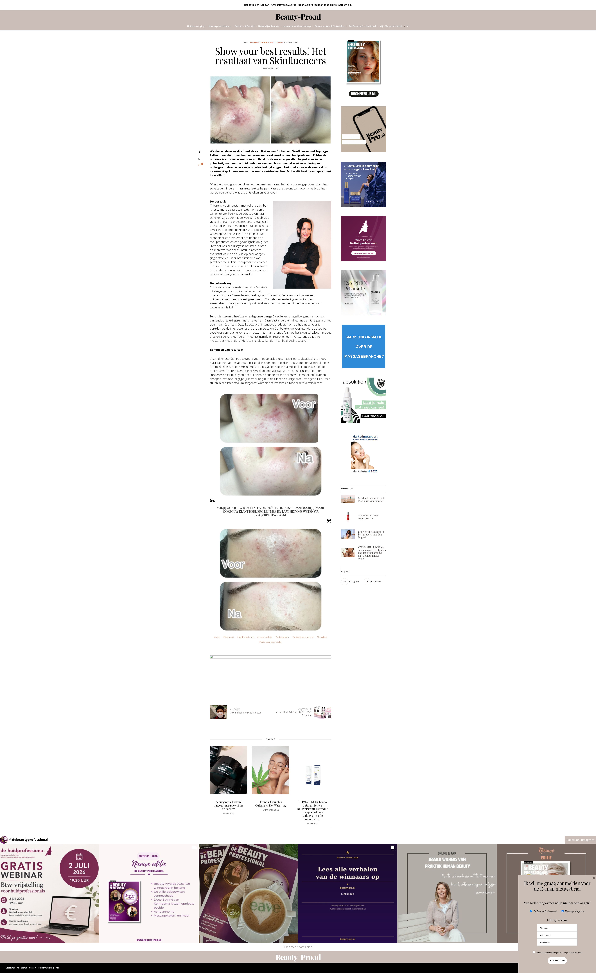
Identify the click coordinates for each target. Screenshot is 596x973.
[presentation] (217, 779)
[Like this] (199, 165)
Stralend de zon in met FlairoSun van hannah (371, 500)
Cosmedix (229, 637)
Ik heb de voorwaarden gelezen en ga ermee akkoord (559, 952)
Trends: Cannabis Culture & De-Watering (228, 803)
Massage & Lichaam (219, 26)
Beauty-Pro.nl (298, 16)
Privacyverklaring (46, 967)
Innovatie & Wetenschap (297, 26)
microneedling (265, 637)
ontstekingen (283, 637)
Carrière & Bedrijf (244, 26)
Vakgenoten (290, 42)
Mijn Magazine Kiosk (391, 26)
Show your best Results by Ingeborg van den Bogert (371, 534)
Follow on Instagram (580, 840)
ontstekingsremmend (303, 637)
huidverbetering (246, 637)
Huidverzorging (196, 26)
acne (217, 637)
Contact (32, 967)
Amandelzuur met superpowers (368, 517)
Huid (246, 42)
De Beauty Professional (362, 26)
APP (57, 967)
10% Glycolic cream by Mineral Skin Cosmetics (312, 803)
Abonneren (22, 967)
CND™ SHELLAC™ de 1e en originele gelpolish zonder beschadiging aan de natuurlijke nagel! (372, 553)
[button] (49, 893)
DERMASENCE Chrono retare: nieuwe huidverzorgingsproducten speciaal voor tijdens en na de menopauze (270, 810)
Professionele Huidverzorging (266, 42)
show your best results (271, 641)
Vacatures (10, 967)
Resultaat (322, 637)
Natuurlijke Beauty (268, 26)
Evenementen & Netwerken (329, 26)
